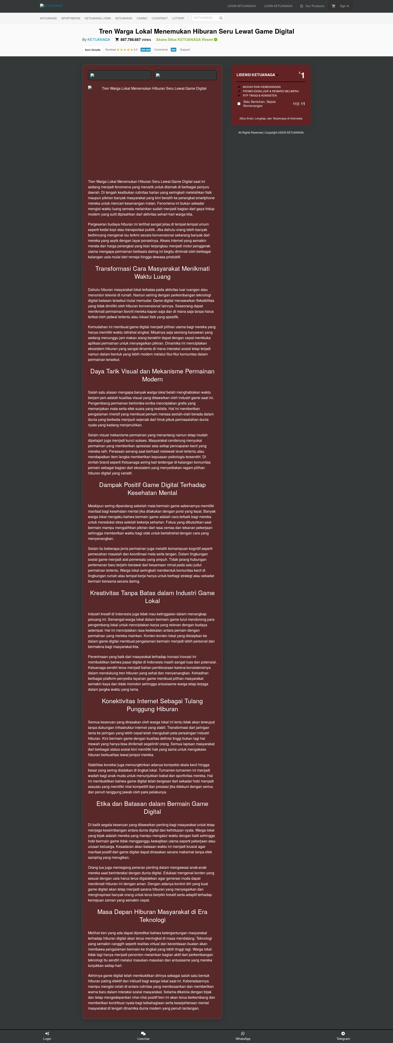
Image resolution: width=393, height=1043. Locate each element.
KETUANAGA (48, 18)
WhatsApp (243, 1039)
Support (185, 49)
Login (47, 1039)
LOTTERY (178, 18)
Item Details (93, 50)
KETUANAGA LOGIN (98, 18)
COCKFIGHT (160, 18)
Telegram (343, 1039)
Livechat (143, 1039)
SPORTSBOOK (70, 18)
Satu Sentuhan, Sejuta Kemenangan (274, 103)
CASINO (142, 18)
